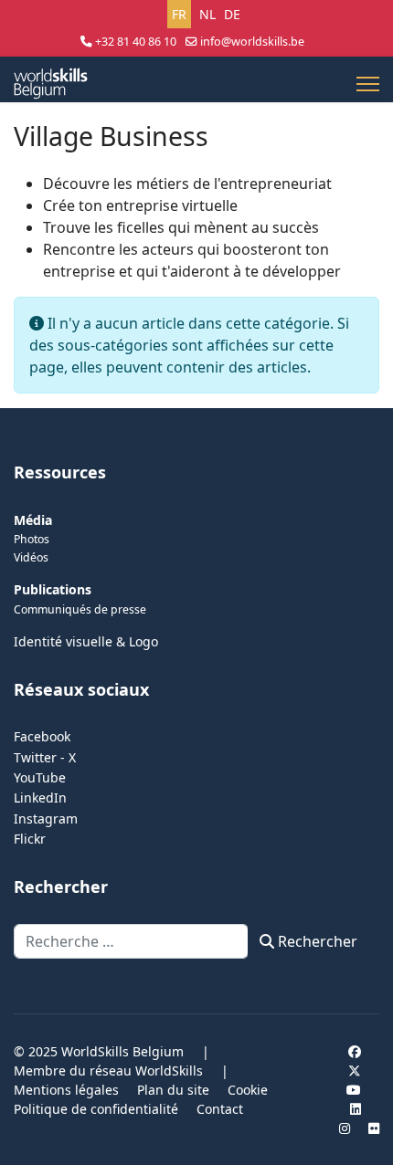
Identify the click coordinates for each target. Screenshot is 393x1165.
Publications (52, 589)
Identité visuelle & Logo (86, 641)
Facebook (42, 736)
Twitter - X (45, 757)
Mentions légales (66, 1089)
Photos (31, 539)
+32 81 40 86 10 (135, 41)
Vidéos (31, 557)
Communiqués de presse (80, 609)
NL (207, 14)
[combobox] (131, 941)
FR (179, 14)
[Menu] (367, 84)
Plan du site (173, 1089)
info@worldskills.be (252, 41)
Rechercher (315, 941)
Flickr (30, 838)
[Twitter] (354, 1070)
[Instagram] (344, 1128)
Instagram (46, 818)
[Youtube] (353, 1089)
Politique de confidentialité (96, 1109)
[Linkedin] (355, 1109)
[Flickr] (373, 1128)
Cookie (248, 1089)
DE (232, 14)
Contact (219, 1109)
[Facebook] (354, 1051)
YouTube (40, 777)
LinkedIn (40, 797)
